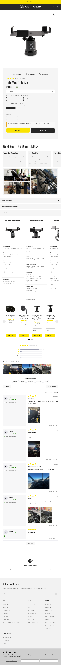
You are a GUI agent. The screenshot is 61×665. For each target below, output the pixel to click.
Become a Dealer (7, 637)
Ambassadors (6, 640)
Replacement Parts (50, 616)
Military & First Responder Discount (11, 622)
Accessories (5, 616)
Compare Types (10, 108)
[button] (15, 78)
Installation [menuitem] (39, 381)
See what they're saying (45, 569)
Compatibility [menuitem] (30, 381)
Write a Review (53, 387)
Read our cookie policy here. (15, 656)
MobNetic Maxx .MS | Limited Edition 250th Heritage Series (50, 317)
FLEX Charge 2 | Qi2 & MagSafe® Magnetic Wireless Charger (24, 317)
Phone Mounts (6, 610)
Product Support (49, 610)
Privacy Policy (31, 619)
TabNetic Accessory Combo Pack (10, 316)
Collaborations (6, 619)
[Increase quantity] (15, 118)
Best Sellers (6, 604)
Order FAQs (48, 613)
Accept (30, 661)
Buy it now (43, 130)
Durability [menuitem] (15, 381)
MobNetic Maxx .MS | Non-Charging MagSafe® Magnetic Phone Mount (37, 317)
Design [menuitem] (46, 381)
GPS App (30, 616)
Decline (49, 661)
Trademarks (48, 628)
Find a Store (31, 610)
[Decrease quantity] (8, 118)
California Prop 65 (49, 625)
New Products (6, 607)
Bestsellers (5, 11)
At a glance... (11, 91)
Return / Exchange (50, 622)
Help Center (48, 607)
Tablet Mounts (6, 613)
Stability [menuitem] (22, 381)
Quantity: (8, 114)
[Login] (54, 7)
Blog (29, 607)
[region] (27, 369)
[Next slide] (56, 321)
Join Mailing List (32, 613)
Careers (5, 643)
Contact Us (48, 604)
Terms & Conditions (33, 622)
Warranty (47, 619)
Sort (46, 392)
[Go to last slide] (4, 321)
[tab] (29, 339)
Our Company (31, 604)
